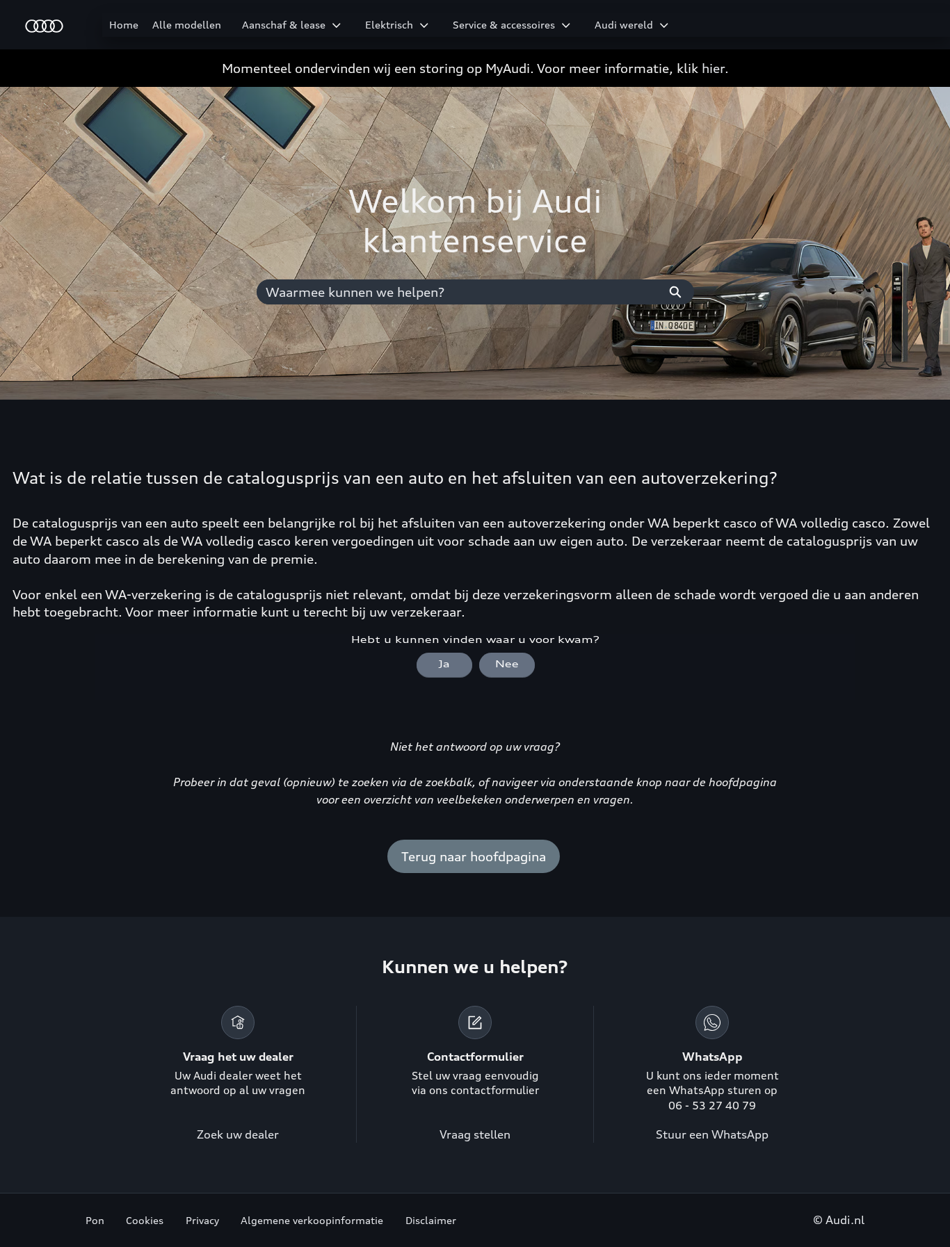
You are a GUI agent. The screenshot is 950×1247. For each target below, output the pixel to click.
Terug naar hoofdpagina (473, 856)
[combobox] (457, 291)
